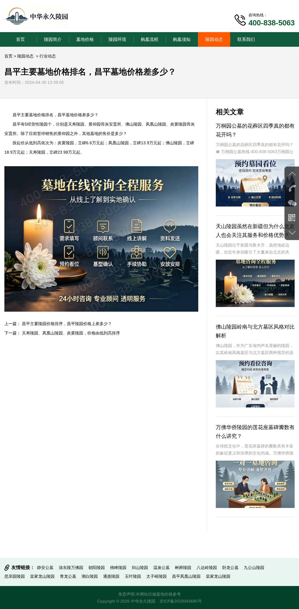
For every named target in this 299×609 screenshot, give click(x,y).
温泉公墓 (161, 567)
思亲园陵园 (14, 576)
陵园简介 (53, 39)
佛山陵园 (133, 124)
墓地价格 (85, 39)
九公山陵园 (254, 567)
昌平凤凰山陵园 (186, 576)
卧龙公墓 (230, 567)
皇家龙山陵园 (42, 576)
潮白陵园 (89, 576)
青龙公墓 (68, 576)
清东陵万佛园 (71, 567)
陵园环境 (117, 39)
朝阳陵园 (96, 567)
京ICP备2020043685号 (180, 601)
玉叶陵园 (133, 576)
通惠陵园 (111, 576)
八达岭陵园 (207, 567)
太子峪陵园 (156, 576)
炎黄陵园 (178, 124)
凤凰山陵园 (156, 124)
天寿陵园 (76, 124)
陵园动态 (214, 39)
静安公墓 (45, 567)
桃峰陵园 (118, 567)
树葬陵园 (183, 567)
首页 (20, 39)
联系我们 (246, 39)
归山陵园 (140, 567)
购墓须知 (181, 39)
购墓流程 (149, 39)
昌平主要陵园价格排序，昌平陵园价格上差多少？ (67, 323)
